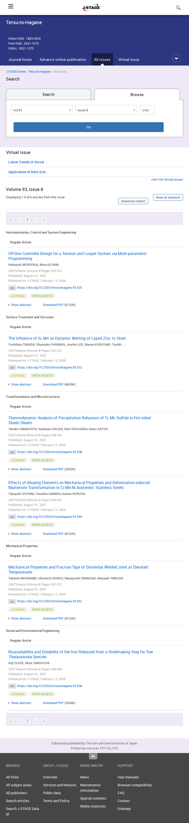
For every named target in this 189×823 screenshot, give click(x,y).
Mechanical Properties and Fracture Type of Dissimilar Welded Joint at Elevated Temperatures (78, 569)
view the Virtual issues (167, 179)
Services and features (59, 785)
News (84, 777)
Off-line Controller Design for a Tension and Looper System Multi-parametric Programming (77, 256)
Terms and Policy (56, 800)
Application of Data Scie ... (28, 171)
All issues (102, 59)
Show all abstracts (168, 197)
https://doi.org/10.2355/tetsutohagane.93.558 (49, 686)
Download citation (133, 201)
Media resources (93, 806)
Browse (136, 94)
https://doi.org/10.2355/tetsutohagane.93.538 (49, 452)
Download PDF (53, 304)
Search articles (17, 800)
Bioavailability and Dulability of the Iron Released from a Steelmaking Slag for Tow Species (80, 654)
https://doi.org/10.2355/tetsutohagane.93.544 (49, 516)
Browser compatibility (135, 785)
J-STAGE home (15, 71)
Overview (50, 777)
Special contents (93, 798)
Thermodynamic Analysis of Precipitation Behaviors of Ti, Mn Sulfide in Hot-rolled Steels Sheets (79, 420)
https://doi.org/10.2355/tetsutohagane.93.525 (49, 287)
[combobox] (42, 110)
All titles (12, 777)
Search (48, 94)
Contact (124, 800)
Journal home (20, 59)
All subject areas (19, 785)
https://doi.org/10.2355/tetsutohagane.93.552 (49, 601)
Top (93, 756)
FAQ (121, 792)
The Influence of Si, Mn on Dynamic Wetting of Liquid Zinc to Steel (67, 338)
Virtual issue (128, 59)
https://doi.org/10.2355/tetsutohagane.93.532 (49, 367)
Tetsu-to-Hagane (39, 71)
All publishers (16, 792)
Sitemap (124, 808)
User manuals (128, 777)
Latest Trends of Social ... (28, 162)
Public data (52, 792)
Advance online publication (63, 59)
